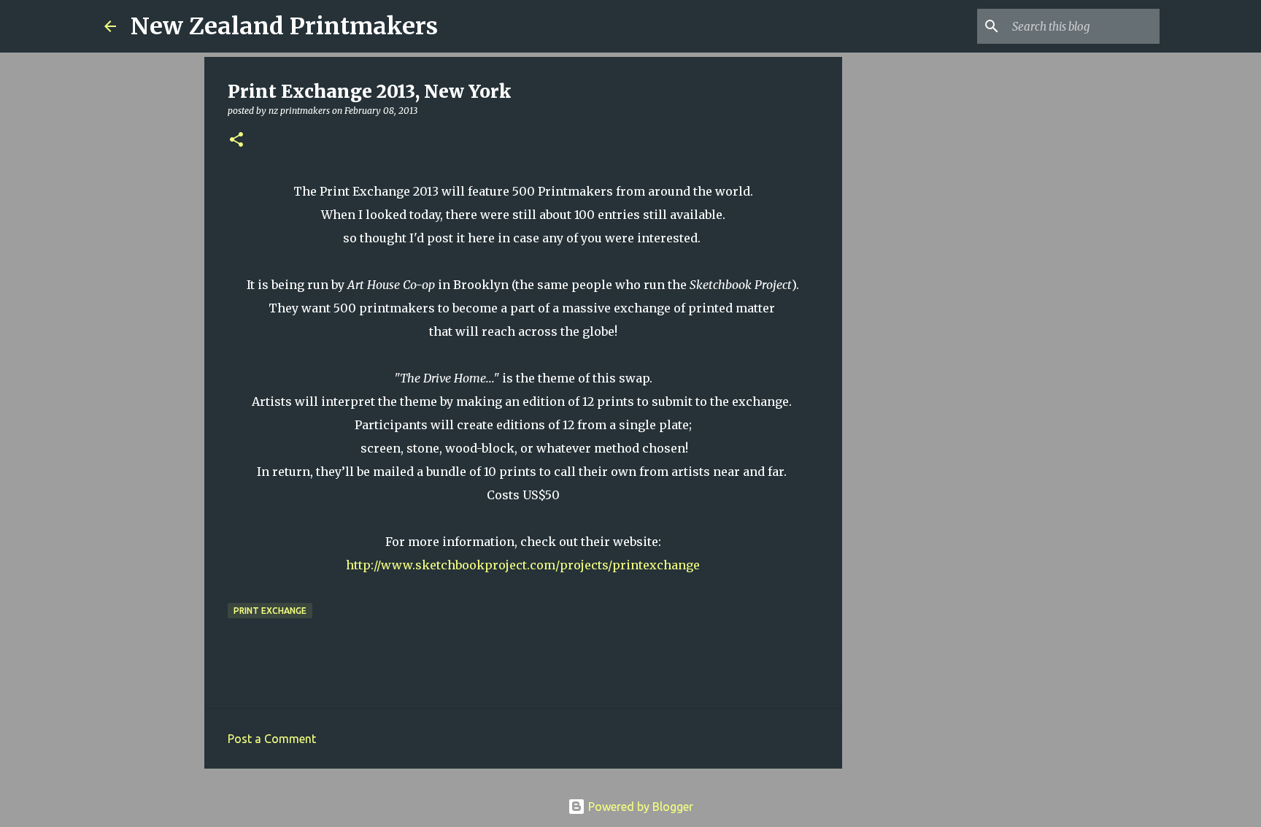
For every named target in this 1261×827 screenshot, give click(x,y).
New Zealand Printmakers (284, 26)
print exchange (270, 610)
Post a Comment (272, 738)
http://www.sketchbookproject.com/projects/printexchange (523, 565)
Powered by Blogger (639, 806)
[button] (236, 140)
